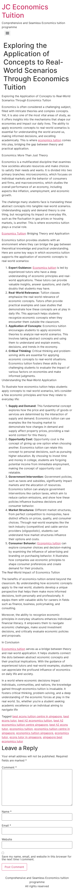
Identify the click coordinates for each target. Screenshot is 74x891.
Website (7, 839)
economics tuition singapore (34, 733)
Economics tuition (44, 267)
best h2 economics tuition (35, 720)
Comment (9, 767)
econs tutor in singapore (25, 737)
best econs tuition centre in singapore (37, 716)
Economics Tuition (14, 233)
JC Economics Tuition (25, 11)
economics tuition (49, 140)
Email (6, 825)
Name (7, 811)
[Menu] (7, 33)
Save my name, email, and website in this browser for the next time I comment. (36, 858)
